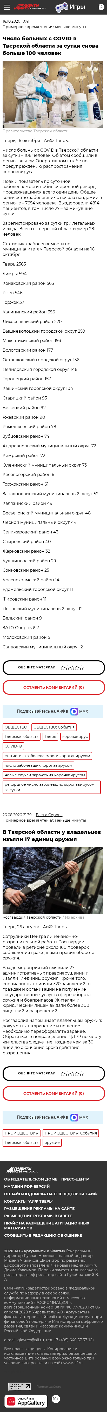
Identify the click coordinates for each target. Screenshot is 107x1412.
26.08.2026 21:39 (17, 815)
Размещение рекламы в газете (38, 1216)
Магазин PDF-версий (27, 1186)
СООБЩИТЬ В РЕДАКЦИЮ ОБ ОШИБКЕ (43, 1235)
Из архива (74, 917)
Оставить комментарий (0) (53, 687)
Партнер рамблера (49, 1386)
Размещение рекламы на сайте (39, 1208)
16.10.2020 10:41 (16, 21)
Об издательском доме (30, 1179)
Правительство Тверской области (36, 131)
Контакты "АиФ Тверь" (28, 1201)
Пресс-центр (75, 1179)
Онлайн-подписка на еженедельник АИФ (50, 1194)
